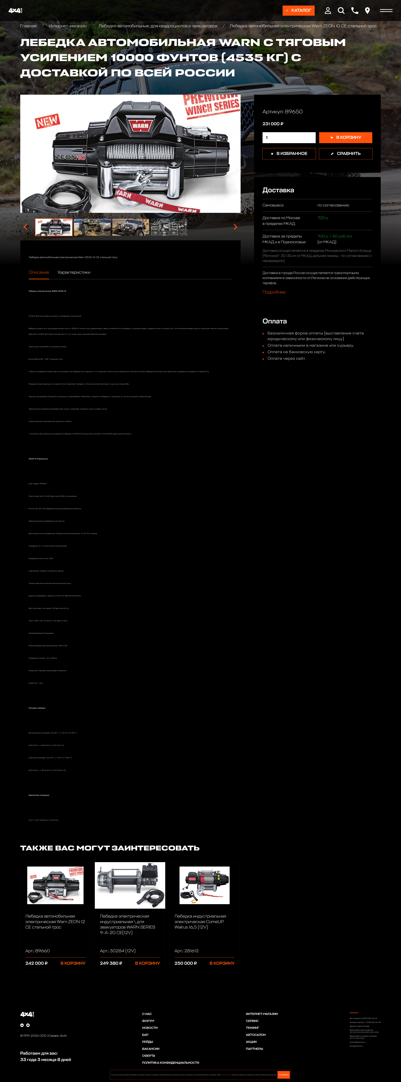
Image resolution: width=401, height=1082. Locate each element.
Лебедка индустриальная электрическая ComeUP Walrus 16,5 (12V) (200, 921)
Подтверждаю (284, 1074)
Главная (28, 26)
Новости (150, 1028)
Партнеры (254, 1049)
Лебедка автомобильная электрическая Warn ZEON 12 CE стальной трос (55, 921)
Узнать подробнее (226, 1075)
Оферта (148, 1055)
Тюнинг (252, 1028)
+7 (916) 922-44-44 (373, 1022)
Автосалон (256, 1035)
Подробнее (274, 292)
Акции (251, 1042)
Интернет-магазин (67, 26)
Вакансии (150, 1049)
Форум (148, 1021)
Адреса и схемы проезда (359, 1026)
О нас (147, 1014)
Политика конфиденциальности (170, 1062)
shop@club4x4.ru (356, 1046)
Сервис (252, 1021)
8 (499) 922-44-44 (369, 1018)
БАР (145, 1035)
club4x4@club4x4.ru (357, 1042)
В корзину (73, 963)
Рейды (147, 1042)
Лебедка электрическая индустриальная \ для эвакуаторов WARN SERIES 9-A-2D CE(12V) (127, 924)
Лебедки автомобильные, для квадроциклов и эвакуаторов (158, 26)
